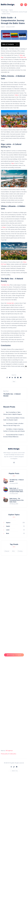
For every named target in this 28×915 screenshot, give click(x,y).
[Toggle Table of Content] (16, 44)
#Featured (7, 551)
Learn (7, 530)
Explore (3, 26)
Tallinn (21, 55)
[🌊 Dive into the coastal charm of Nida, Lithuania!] (14, 568)
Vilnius (4, 227)
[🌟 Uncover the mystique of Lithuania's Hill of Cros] (14, 599)
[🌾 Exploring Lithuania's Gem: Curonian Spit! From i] (14, 678)
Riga (2, 57)
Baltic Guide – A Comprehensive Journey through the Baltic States (16, 490)
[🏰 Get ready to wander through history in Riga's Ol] (14, 584)
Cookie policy (12, 753)
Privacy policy (4, 753)
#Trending (20, 551)
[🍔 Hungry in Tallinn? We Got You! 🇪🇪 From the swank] (14, 724)
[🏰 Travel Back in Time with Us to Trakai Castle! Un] (14, 662)
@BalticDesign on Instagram (14, 654)
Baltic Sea (23, 57)
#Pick (14, 381)
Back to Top (15, 770)
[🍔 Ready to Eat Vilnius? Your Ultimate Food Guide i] (14, 709)
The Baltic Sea (5, 285)
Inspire (8, 526)
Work (7, 533)
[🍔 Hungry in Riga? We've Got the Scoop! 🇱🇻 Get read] (14, 693)
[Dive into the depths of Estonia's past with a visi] (14, 646)
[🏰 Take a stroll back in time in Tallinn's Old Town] (14, 631)
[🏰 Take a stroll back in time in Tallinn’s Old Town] (14, 615)
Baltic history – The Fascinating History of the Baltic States (17, 500)
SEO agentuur (9, 750)
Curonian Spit (10, 303)
